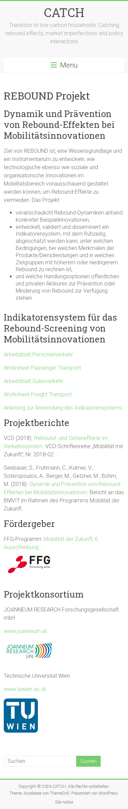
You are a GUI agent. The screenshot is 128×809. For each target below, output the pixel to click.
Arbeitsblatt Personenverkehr (38, 354)
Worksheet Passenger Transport (42, 368)
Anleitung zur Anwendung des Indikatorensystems (63, 407)
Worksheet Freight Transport (38, 394)
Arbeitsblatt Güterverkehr (33, 381)
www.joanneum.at (25, 631)
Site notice (64, 802)
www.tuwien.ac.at (25, 689)
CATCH (64, 12)
